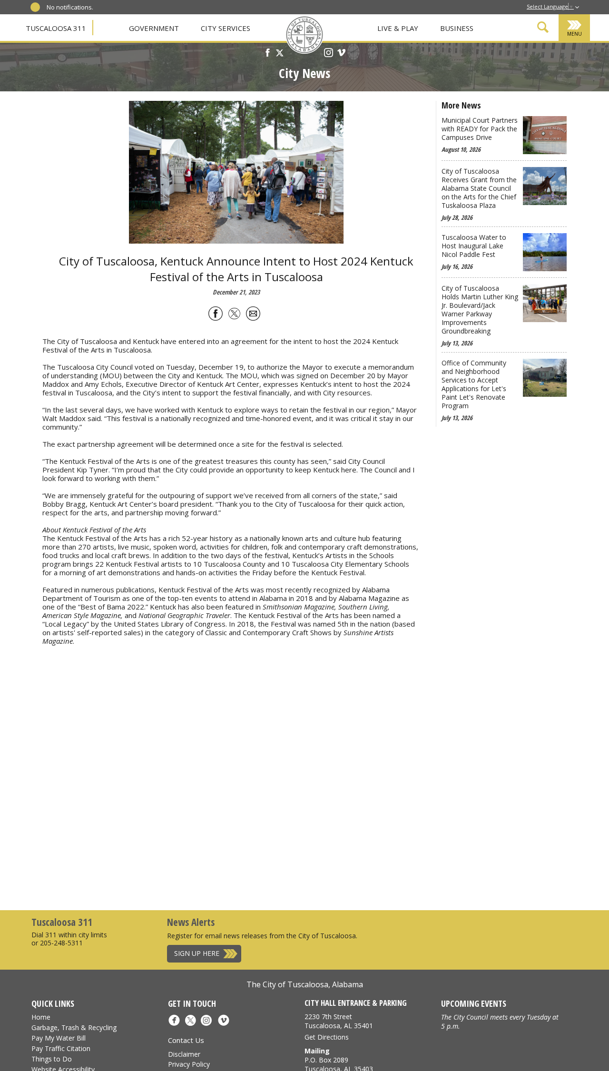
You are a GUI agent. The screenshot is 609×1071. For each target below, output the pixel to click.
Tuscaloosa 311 (56, 28)
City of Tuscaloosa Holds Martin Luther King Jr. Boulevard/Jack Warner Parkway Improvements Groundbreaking (480, 309)
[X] (280, 54)
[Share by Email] (253, 315)
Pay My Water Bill (58, 1037)
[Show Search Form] (543, 29)
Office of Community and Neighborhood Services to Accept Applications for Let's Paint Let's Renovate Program (474, 384)
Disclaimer (184, 1054)
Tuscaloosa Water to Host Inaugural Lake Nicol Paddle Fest (474, 246)
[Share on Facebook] (215, 315)
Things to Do (51, 1058)
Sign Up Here (196, 953)
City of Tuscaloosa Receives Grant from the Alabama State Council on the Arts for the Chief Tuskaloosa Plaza (479, 188)
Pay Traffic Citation (60, 1048)
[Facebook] (267, 54)
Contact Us (186, 1040)
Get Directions (326, 1037)
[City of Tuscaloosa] (304, 36)
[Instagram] (328, 54)
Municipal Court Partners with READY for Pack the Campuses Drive (480, 129)
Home (40, 1017)
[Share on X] (234, 315)
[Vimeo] (341, 54)
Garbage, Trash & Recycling (74, 1027)
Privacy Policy (189, 1064)
